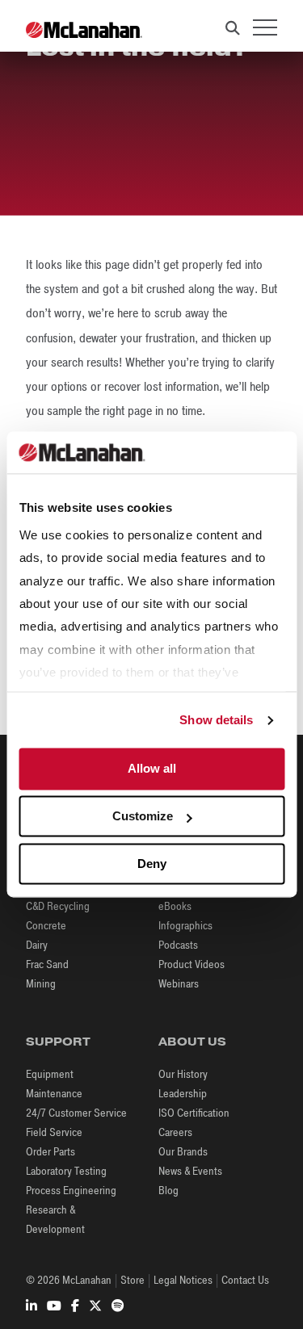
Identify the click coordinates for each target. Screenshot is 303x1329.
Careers (175, 1132)
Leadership (182, 1093)
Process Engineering (71, 1190)
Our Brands (183, 1151)
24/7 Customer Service (76, 1113)
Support (58, 1041)
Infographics (185, 925)
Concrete (46, 925)
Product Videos (191, 964)
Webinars (178, 984)
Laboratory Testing (66, 1171)
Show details (216, 720)
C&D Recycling (58, 906)
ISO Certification (193, 1113)
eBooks (174, 906)
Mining (41, 984)
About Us (192, 1041)
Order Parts (50, 1151)
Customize (142, 817)
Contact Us (245, 1280)
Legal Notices (183, 1280)
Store (132, 1280)
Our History (183, 1074)
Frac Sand (47, 964)
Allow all (152, 769)
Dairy (37, 945)
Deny (151, 863)
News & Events (190, 1171)
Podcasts (178, 945)
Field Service (54, 1132)
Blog (168, 1190)
